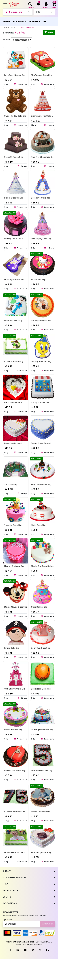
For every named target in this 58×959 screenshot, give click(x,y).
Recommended (21, 39)
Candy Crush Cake (40, 402)
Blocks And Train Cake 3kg (43, 566)
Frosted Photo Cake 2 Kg (16, 852)
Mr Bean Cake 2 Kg (13, 320)
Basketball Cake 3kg (41, 689)
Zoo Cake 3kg (10, 484)
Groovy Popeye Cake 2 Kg (43, 320)
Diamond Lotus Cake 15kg (43, 116)
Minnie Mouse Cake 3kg (15, 607)
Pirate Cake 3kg (11, 647)
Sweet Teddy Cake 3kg (15, 116)
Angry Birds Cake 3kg (41, 484)
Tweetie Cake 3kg (13, 525)
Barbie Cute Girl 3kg (13, 198)
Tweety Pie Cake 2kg (41, 361)
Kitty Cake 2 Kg (38, 279)
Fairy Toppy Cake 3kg (41, 238)
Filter (51, 32)
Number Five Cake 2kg (41, 770)
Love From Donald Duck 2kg (17, 75)
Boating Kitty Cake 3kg (42, 729)
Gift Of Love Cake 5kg (14, 689)
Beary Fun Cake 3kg (40, 647)
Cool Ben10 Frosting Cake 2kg (18, 361)
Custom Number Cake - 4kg (18, 811)
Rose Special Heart (13, 443)
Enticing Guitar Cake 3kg (16, 279)
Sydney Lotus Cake (13, 238)
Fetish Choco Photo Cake (43, 811)
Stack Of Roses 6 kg (13, 156)
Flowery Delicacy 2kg (14, 566)
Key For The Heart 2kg (14, 770)
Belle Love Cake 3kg (40, 198)
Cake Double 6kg (39, 607)
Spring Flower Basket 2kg (43, 443)
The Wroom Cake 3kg (41, 75)
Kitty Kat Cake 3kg (13, 729)
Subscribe (48, 923)
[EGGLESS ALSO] (15, 223)
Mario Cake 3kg (38, 525)
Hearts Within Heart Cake (16, 402)
